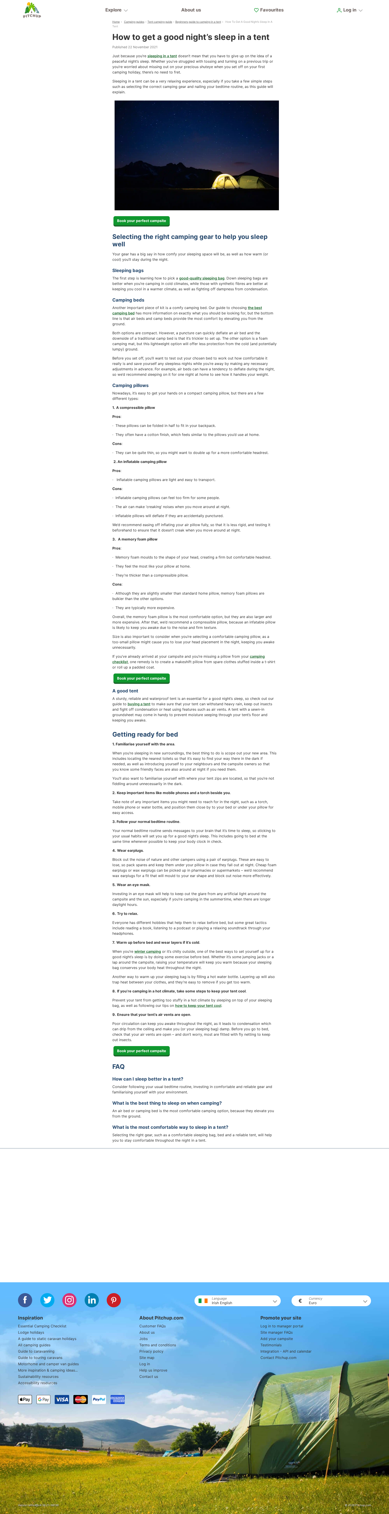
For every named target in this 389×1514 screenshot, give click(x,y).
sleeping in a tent (162, 56)
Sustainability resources (38, 1376)
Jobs (143, 1338)
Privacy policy (151, 1351)
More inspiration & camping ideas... (48, 1370)
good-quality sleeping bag (201, 278)
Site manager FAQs (276, 1332)
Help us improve (153, 1370)
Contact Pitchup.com (278, 1357)
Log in (144, 1364)
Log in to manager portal (281, 1326)
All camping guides (34, 1345)
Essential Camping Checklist (42, 1326)
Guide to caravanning (36, 1351)
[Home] (32, 10)
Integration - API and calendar (286, 1351)
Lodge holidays (31, 1332)
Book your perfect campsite (141, 220)
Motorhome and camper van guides (48, 1364)
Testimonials (271, 1345)
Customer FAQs (152, 1326)
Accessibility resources (37, 1383)
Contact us (148, 1376)
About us (191, 10)
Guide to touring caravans (40, 1357)
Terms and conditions (157, 1345)
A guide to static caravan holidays (47, 1338)
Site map (146, 1357)
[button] (237, 1300)
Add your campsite (276, 1338)
